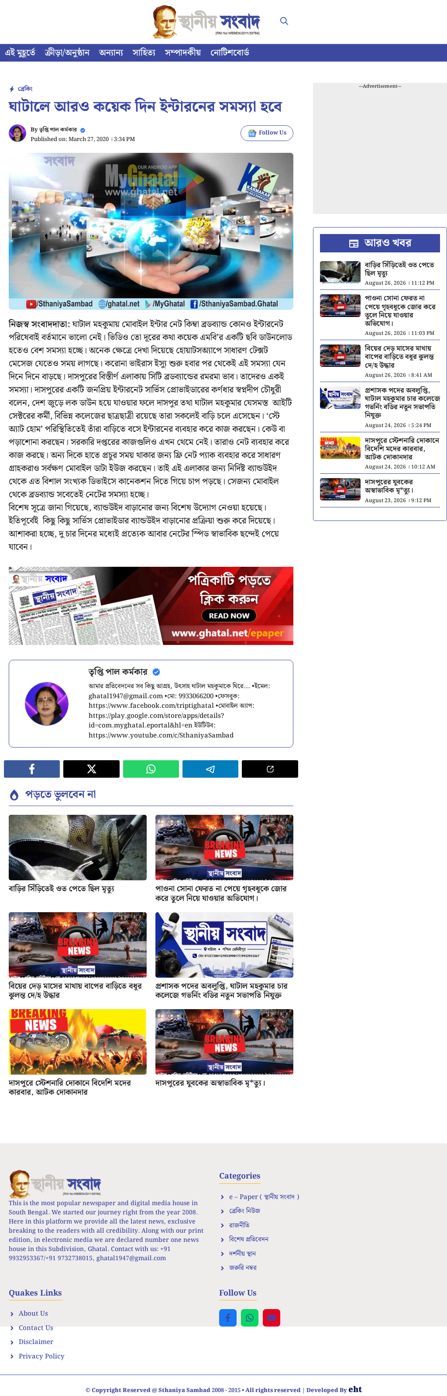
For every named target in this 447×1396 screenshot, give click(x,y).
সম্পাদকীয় (183, 52)
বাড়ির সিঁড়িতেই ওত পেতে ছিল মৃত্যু (61, 888)
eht (355, 1389)
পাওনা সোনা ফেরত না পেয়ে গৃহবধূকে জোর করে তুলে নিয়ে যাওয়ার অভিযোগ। (221, 893)
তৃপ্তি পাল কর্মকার (58, 129)
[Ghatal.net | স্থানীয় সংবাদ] (208, 22)
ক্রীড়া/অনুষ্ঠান (67, 52)
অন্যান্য (111, 52)
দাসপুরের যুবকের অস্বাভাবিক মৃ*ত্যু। (210, 1083)
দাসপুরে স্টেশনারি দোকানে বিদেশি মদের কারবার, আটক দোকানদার (70, 1088)
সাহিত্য (144, 52)
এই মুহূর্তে (20, 52)
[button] (284, 22)
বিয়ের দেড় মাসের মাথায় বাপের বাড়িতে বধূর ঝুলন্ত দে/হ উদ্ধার (75, 991)
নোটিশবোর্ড (229, 52)
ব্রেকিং (25, 89)
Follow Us (272, 133)
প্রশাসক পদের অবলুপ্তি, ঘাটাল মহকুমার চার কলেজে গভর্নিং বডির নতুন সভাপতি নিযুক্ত (221, 991)
